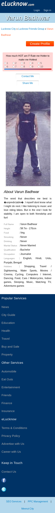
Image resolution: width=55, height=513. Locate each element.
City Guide (8, 315)
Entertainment (11, 387)
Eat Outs (7, 379)
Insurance (8, 411)
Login (37, 10)
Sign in (47, 10)
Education (8, 322)
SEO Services (13, 501)
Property (7, 354)
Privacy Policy (11, 435)
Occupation (9, 254)
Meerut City (27, 508)
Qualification (10, 250)
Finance (7, 403)
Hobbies (8, 266)
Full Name (9, 224)
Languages (9, 258)
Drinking (8, 241)
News (5, 307)
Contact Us (9, 471)
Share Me (27, 83)
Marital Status (10, 245)
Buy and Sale (10, 346)
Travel (6, 338)
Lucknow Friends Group (31, 29)
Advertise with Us (13, 443)
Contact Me (28, 76)
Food (6, 233)
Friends (6, 395)
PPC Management (38, 501)
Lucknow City (8, 29)
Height (7, 228)
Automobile (9, 371)
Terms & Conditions (14, 428)
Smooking (8, 237)
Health (6, 330)
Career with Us (11, 451)
